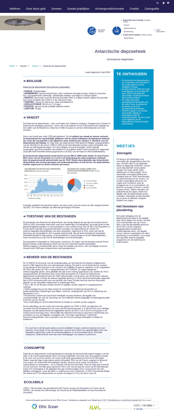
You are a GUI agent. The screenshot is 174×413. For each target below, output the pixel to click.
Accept (137, 405)
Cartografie (152, 8)
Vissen (35, 66)
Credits (134, 8)
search (157, 3)
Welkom (15, 8)
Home (12, 66)
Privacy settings (146, 400)
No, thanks (148, 405)
